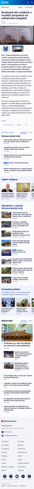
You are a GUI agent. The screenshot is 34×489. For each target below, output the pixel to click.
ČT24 (26, 125)
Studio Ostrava (22, 452)
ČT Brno (3, 22)
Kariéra (20, 459)
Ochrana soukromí (12, 486)
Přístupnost (23, 486)
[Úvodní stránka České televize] (9, 421)
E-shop (3, 463)
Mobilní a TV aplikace (8, 467)
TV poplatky (5, 449)
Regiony (19, 125)
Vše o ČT (4, 470)
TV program (5, 441)
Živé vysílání (5, 445)
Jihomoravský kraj (8, 125)
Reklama (20, 445)
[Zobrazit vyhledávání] (28, 2)
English (3, 486)
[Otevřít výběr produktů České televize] (32, 2)
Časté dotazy (22, 467)
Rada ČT (20, 456)
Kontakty (21, 470)
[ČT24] (4, 2)
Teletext (4, 452)
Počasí (3, 459)
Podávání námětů (23, 463)
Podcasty (4, 456)
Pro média (21, 441)
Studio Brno (21, 449)
